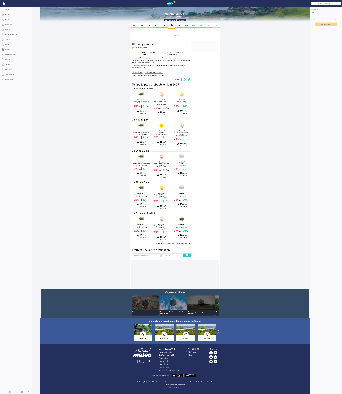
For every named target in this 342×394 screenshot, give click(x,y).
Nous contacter (164, 367)
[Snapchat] (211, 357)
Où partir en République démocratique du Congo (148, 76)
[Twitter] (215, 352)
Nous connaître (164, 361)
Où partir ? (182, 20)
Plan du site (159, 382)
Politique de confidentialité (192, 382)
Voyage (132, 8)
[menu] (4, 3)
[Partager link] (189, 79)
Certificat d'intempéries (167, 355)
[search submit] (339, 3)
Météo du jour (137, 72)
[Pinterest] (211, 361)
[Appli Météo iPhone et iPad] (178, 376)
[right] (217, 303)
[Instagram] (215, 357)
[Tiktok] (215, 361)
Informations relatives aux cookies (173, 382)
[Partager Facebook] (181, 79)
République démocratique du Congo (142, 8)
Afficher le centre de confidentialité (175, 384)
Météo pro (190, 355)
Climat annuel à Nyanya (153, 72)
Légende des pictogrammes (169, 370)
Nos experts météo (166, 352)
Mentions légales (141, 382)
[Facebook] (211, 352)
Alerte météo (163, 358)
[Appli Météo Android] (190, 376)
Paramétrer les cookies (207, 382)
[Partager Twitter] (185, 79)
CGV (153, 382)
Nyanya (152, 8)
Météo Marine (191, 352)
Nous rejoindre (164, 364)
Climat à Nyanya (170, 20)
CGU (149, 382)
